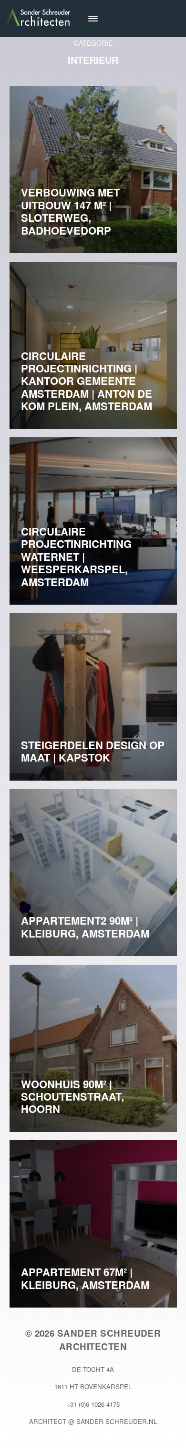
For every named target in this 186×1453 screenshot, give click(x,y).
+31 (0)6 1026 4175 (93, 1404)
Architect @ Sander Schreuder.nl (93, 1421)
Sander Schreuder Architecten (109, 1340)
